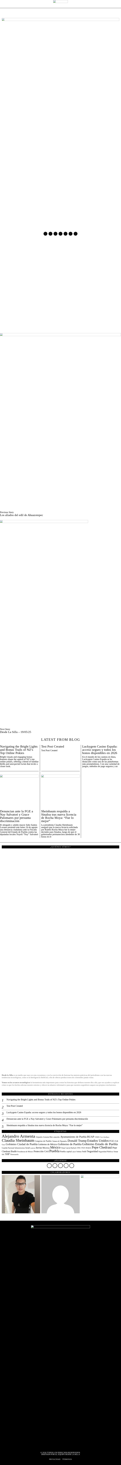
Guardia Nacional (8, 1148)
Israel (27, 1148)
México (55, 1147)
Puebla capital (66, 1151)
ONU (79, 1148)
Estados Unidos (98, 1140)
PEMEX (88, 1148)
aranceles (56, 1137)
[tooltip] (45, 234)
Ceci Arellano (104, 1137)
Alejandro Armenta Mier (44, 1137)
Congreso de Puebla (43, 1141)
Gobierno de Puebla (69, 1144)
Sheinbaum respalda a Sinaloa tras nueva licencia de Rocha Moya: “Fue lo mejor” (58, 816)
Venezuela (14, 1154)
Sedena (78, 1152)
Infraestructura (20, 1148)
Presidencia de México (25, 1152)
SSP (7, 1154)
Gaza (3, 1144)
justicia (33, 1148)
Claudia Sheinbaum (18, 1140)
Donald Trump (77, 1140)
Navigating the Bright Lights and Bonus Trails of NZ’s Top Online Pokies (19, 750)
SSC (3, 1154)
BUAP (90, 1136)
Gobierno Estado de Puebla (100, 1144)
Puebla (54, 1151)
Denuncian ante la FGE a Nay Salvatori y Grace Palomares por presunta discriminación (16, 816)
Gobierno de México (47, 1144)
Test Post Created (52, 746)
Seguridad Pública (105, 1152)
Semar (116, 1152)
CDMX (97, 1137)
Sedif (84, 1151)
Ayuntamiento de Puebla (73, 1136)
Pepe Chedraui (102, 1147)
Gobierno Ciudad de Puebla (21, 1144)
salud (74, 1152)
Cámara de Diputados (59, 1141)
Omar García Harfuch (68, 1148)
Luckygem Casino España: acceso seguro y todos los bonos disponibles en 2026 (99, 750)
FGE (111, 1141)
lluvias (39, 1147)
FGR (116, 1141)
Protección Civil (41, 1151)
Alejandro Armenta (18, 1136)
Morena (46, 1147)
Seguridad (92, 1151)
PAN (83, 1148)
